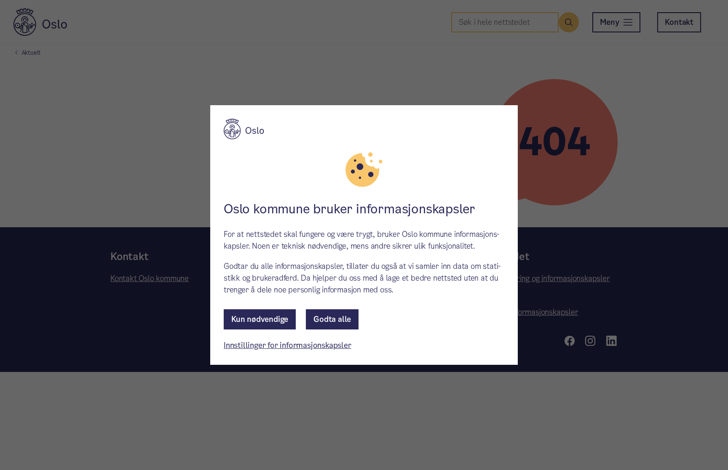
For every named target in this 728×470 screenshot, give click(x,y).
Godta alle (332, 319)
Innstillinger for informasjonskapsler (287, 345)
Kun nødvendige (259, 319)
